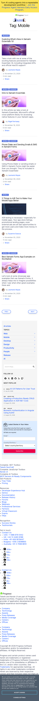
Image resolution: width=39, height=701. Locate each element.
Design (7, 344)
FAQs (4, 516)
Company (6, 608)
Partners (5, 509)
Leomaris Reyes (14, 70)
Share (6, 79)
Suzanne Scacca (14, 234)
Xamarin (13, 89)
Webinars (6, 504)
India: (14, 539)
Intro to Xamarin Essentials (13, 93)
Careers (5, 620)
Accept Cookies (19, 692)
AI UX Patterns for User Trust (22, 389)
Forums (5, 500)
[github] (15, 378)
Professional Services (11, 506)
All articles (7, 326)
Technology (7, 611)
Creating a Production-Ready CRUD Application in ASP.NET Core (19, 399)
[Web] (19, 334)
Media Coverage (9, 618)
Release (6, 35)
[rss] (18, 378)
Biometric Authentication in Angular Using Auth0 (19, 411)
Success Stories (9, 523)
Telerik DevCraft (7, 467)
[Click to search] (33, 366)
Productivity (9, 348)
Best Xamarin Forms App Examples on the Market (18, 257)
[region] (19, 688)
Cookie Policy (19, 685)
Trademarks (5, 667)
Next (32, 311)
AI (4, 359)
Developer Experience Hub (13, 490)
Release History (8, 497)
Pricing (5, 483)
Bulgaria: (15, 542)
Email (5, 436)
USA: (13, 535)
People (7, 351)
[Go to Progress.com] (6, 594)
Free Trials (6, 481)
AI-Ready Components (21, 476)
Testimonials (7, 525)
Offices (5, 622)
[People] (19, 351)
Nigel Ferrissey (13, 121)
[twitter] (8, 378)
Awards (5, 613)
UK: (13, 537)
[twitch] (22, 378)
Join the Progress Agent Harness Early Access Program (19, 7)
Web (6, 334)
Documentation (8, 495)
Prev (6, 311)
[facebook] (5, 378)
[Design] (19, 344)
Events (5, 513)
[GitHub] (5, 563)
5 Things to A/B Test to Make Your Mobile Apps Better (17, 199)
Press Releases (8, 615)
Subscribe (19, 451)
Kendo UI (4, 472)
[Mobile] (19, 337)
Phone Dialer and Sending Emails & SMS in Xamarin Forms (19, 145)
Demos (5, 493)
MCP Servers (5, 476)
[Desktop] (19, 341)
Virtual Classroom (9, 511)
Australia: (15, 544)
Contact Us (6, 532)
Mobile (5, 89)
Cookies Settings (19, 697)
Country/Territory (10, 442)
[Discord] (5, 565)
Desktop (7, 341)
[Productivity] (19, 348)
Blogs (4, 502)
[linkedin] (12, 378)
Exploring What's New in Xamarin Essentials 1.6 (16, 40)
